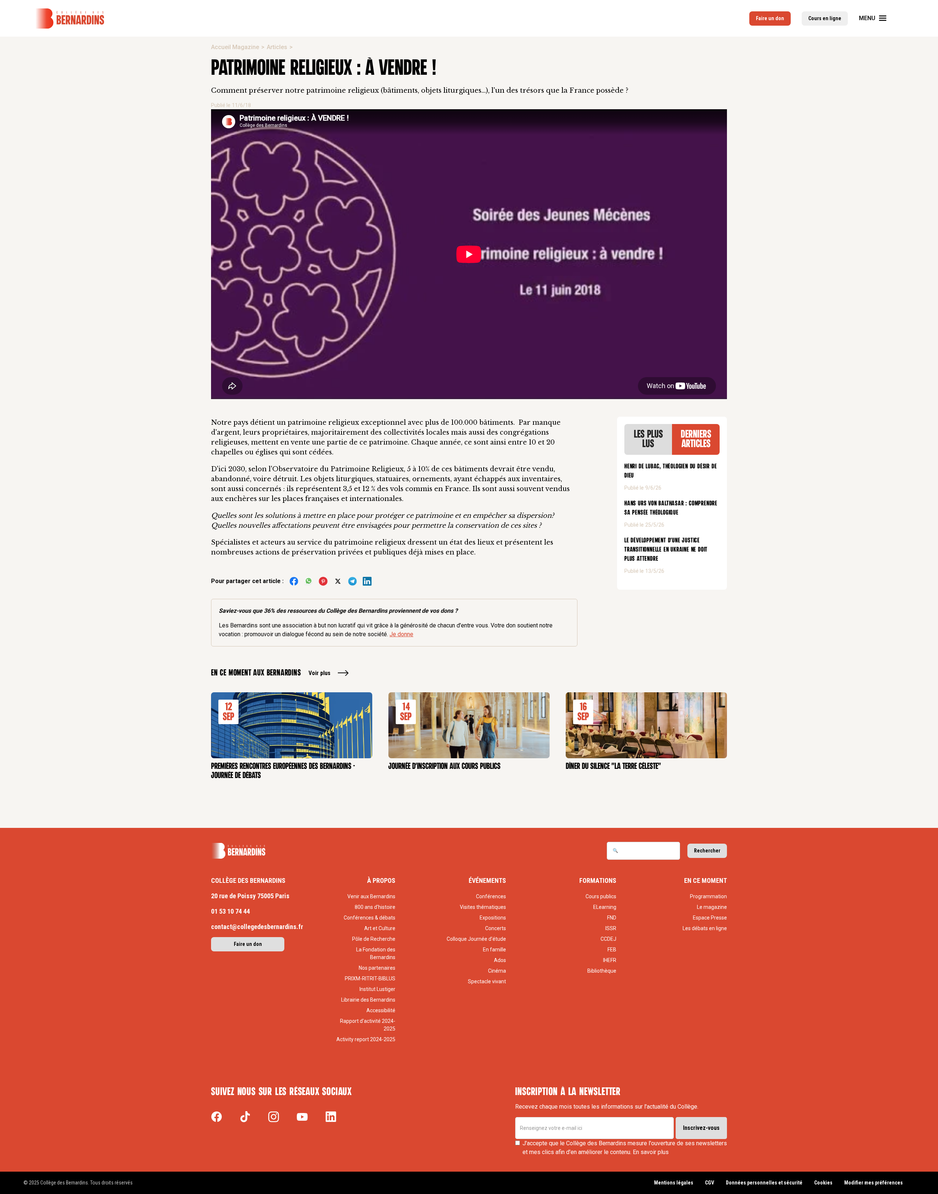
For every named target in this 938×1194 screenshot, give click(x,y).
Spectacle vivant (487, 981)
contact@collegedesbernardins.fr (257, 926)
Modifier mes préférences (873, 1183)
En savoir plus (651, 1152)
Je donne (401, 634)
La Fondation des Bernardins (375, 953)
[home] (69, 18)
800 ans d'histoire (375, 907)
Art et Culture (379, 928)
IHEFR (609, 960)
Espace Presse (710, 918)
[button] (877, 18)
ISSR (610, 928)
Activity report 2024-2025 (365, 1039)
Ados (500, 960)
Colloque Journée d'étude (476, 939)
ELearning (604, 907)
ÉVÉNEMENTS (487, 880)
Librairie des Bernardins (368, 1000)
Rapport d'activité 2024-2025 (367, 1025)
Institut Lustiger (377, 989)
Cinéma (497, 971)
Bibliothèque (601, 971)
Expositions (493, 918)
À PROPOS (381, 880)
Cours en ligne (824, 18)
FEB (612, 949)
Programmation (708, 896)
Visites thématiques (483, 907)
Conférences (491, 896)
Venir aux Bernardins (371, 896)
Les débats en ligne (705, 928)
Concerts (495, 928)
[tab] (648, 439)
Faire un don (770, 18)
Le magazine (712, 907)
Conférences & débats (369, 918)
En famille (494, 949)
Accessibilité (380, 1010)
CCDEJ (608, 939)
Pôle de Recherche (373, 939)
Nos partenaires (377, 968)
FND (611, 918)
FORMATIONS (597, 880)
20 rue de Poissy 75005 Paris (250, 896)
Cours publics (601, 896)
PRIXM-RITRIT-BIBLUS (370, 978)
